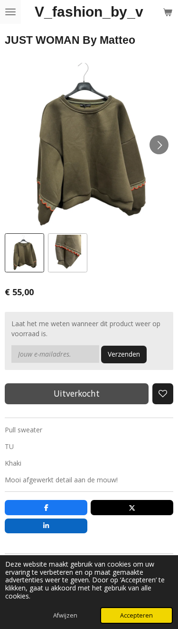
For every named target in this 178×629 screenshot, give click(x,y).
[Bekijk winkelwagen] (167, 12)
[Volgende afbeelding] (159, 144)
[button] (24, 253)
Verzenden (124, 354)
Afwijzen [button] (65, 615)
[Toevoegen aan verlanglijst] (162, 393)
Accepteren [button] (136, 615)
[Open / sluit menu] (10, 12)
